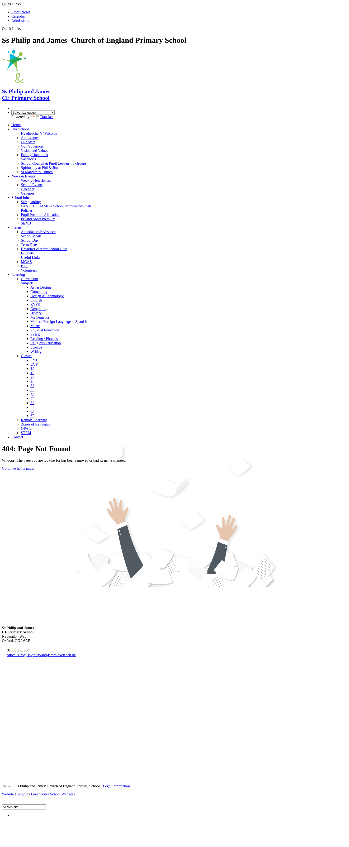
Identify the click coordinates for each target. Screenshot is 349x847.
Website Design (13, 794)
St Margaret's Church (37, 172)
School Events (31, 185)
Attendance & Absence (38, 232)
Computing (38, 292)
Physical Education (44, 330)
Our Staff (28, 142)
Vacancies (28, 159)
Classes (26, 356)
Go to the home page (17, 468)
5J (32, 403)
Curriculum (29, 279)
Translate (46, 117)
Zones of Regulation (36, 424)
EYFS (35, 304)
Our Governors (32, 146)
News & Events (23, 176)
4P (32, 399)
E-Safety (27, 253)
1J (32, 369)
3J (32, 386)
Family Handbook (34, 155)
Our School (20, 129)
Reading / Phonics (44, 339)
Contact (17, 437)
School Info (20, 198)
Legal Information (116, 786)
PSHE (35, 334)
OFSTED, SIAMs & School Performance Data (56, 206)
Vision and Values (34, 150)
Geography (38, 309)
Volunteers (29, 270)
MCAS (26, 262)
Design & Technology (47, 296)
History (36, 313)
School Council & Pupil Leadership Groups (53, 163)
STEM (26, 433)
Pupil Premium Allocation (40, 215)
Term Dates (29, 245)
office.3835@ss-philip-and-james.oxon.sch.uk (41, 655)
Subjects (27, 283)
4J (32, 394)
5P (32, 407)
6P (32, 416)
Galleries (27, 193)
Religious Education (45, 343)
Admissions (20, 21)
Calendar (18, 16)
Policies (27, 210)
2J (32, 377)
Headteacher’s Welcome (39, 133)
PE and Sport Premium (38, 219)
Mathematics (39, 317)
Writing (36, 351)
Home (16, 125)
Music (35, 326)
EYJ (33, 360)
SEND (26, 223)
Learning (18, 275)
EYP (34, 364)
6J (32, 411)
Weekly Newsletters (36, 180)
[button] (22, 28)
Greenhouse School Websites (53, 794)
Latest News (20, 12)
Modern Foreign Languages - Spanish (58, 322)
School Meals (31, 236)
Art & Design (40, 287)
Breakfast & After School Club (44, 249)
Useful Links (30, 257)
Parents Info (20, 227)
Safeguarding (31, 202)
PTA (24, 266)
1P (32, 373)
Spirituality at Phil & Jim (39, 168)
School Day (30, 240)
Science (36, 347)
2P (32, 381)
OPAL (26, 428)
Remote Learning (34, 420)
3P (32, 390)
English (36, 300)
